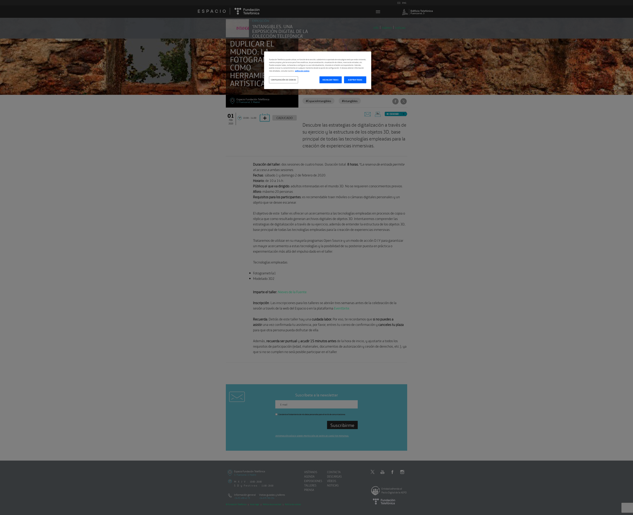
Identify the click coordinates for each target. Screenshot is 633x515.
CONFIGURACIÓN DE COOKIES (283, 79)
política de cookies (302, 70)
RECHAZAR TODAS (330, 79)
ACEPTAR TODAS (355, 79)
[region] (317, 70)
